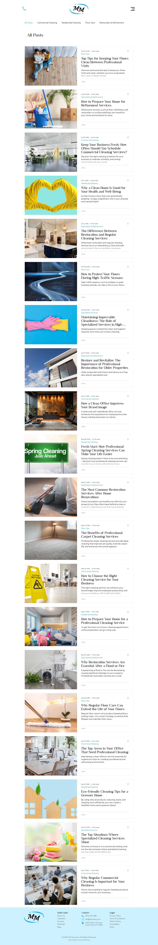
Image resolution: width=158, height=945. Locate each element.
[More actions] (128, 51)
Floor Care (90, 23)
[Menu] (133, 9)
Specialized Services (89, 313)
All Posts (29, 23)
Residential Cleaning (71, 23)
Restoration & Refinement (112, 23)
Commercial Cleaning (47, 23)
